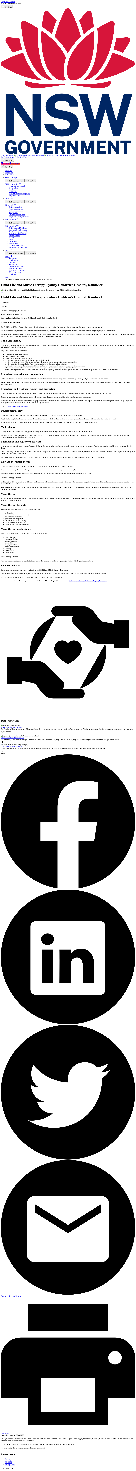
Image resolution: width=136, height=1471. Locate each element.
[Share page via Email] (68, 1294)
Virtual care (13, 192)
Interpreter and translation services (12, 738)
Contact (7, 1459)
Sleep (11, 239)
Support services (14, 196)
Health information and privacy (19, 194)
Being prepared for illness (18, 228)
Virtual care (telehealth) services (11, 746)
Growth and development (17, 234)
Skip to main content (8, 2)
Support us (13, 262)
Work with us (13, 260)
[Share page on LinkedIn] (68, 1024)
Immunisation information (18, 230)
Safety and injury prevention (18, 232)
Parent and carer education (18, 247)
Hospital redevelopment (17, 270)
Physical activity (14, 236)
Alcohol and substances (17, 245)
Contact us (12, 274)
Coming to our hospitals (17, 186)
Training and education (17, 215)
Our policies (13, 213)
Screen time (13, 241)
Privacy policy (10, 1465)
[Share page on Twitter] (68, 1159)
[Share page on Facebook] (68, 888)
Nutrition (12, 238)
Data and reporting (15, 268)
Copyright (8, 1461)
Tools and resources (16, 209)
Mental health (13, 243)
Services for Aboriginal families (11, 727)
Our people (13, 259)
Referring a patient (15, 207)
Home (7, 278)
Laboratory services (16, 211)
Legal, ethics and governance (19, 217)
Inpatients (12, 190)
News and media (15, 272)
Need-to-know (14, 188)
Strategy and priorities (16, 266)
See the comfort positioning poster (16, 406)
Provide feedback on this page (11, 1296)
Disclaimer (8, 1463)
